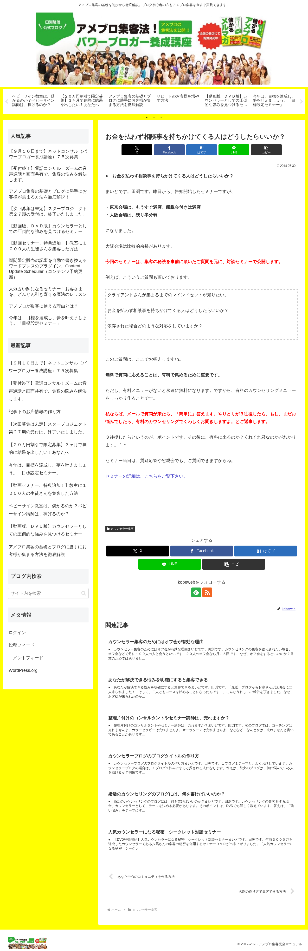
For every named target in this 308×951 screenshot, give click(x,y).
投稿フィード (22, 645)
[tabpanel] (33, 101)
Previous (6, 101)
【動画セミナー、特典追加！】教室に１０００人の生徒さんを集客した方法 (48, 489)
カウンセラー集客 (122, 528)
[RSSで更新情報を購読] (207, 592)
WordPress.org (23, 670)
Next (301, 101)
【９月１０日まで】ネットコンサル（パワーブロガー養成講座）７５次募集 (48, 367)
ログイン (17, 632)
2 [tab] (154, 117)
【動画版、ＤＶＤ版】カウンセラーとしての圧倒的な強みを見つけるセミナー (48, 530)
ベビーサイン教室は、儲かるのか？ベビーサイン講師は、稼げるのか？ (48, 509)
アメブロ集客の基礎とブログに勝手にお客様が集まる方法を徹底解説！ (48, 550)
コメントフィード (26, 657)
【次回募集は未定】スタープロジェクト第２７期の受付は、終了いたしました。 (48, 428)
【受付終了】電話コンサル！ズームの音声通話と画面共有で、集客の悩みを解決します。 (48, 391)
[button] (266, 149)
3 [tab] (161, 117)
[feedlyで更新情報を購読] (196, 592)
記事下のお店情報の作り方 (35, 411)
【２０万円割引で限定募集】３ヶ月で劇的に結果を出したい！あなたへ (48, 448)
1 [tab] (146, 117)
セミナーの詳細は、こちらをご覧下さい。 (146, 476)
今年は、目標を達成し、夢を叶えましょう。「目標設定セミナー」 (48, 469)
